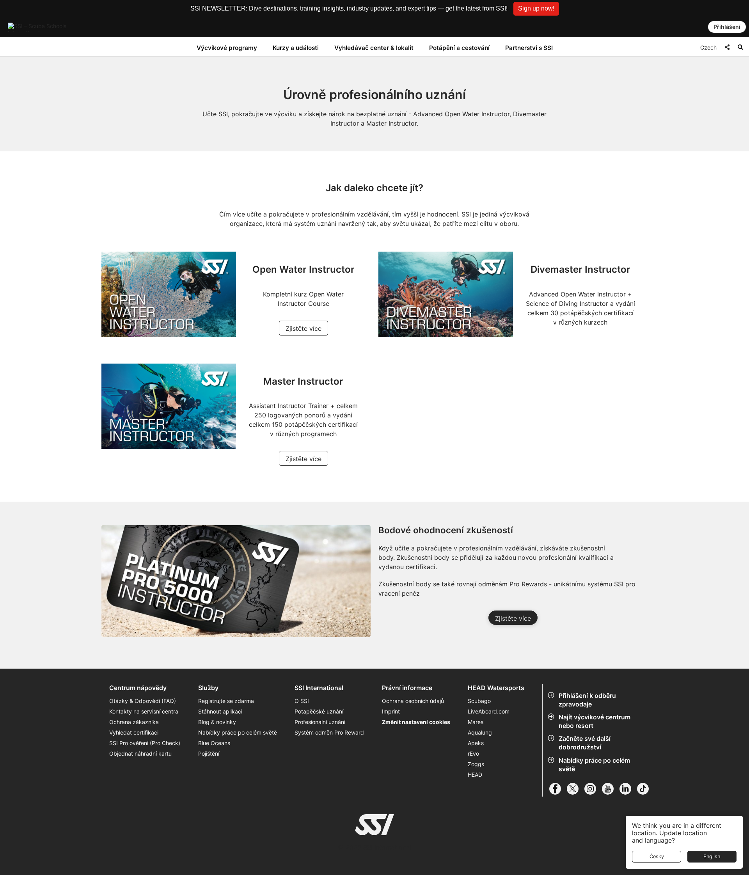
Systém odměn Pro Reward (329, 732)
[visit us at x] (575, 789)
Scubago (479, 701)
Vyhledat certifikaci (133, 732)
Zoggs (476, 764)
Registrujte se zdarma (226, 701)
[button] (536, 9)
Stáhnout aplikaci (220, 711)
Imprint (391, 711)
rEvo (473, 753)
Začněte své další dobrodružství (585, 743)
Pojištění (208, 753)
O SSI (302, 701)
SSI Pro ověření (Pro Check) (144, 743)
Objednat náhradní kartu (141, 753)
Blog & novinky (217, 722)
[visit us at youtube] (610, 789)
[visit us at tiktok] (646, 789)
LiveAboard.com (488, 711)
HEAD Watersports (496, 688)
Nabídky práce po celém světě (594, 764)
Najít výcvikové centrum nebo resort (594, 721)
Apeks (476, 743)
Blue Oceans (214, 743)
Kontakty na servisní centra (143, 711)
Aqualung (480, 732)
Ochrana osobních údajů (413, 701)
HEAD (475, 774)
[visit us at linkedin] (628, 789)
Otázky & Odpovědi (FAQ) (142, 701)
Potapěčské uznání (319, 711)
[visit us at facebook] (558, 789)
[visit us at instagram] (593, 789)
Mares (475, 722)
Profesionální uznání (320, 722)
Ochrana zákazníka (134, 722)
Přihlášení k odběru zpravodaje (587, 700)
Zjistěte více (303, 328)
